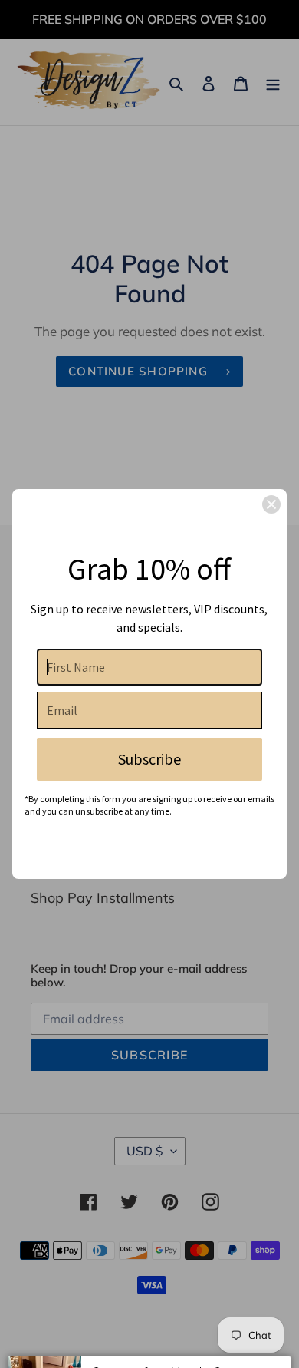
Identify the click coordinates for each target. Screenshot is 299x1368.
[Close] (271, 504)
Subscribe (149, 758)
